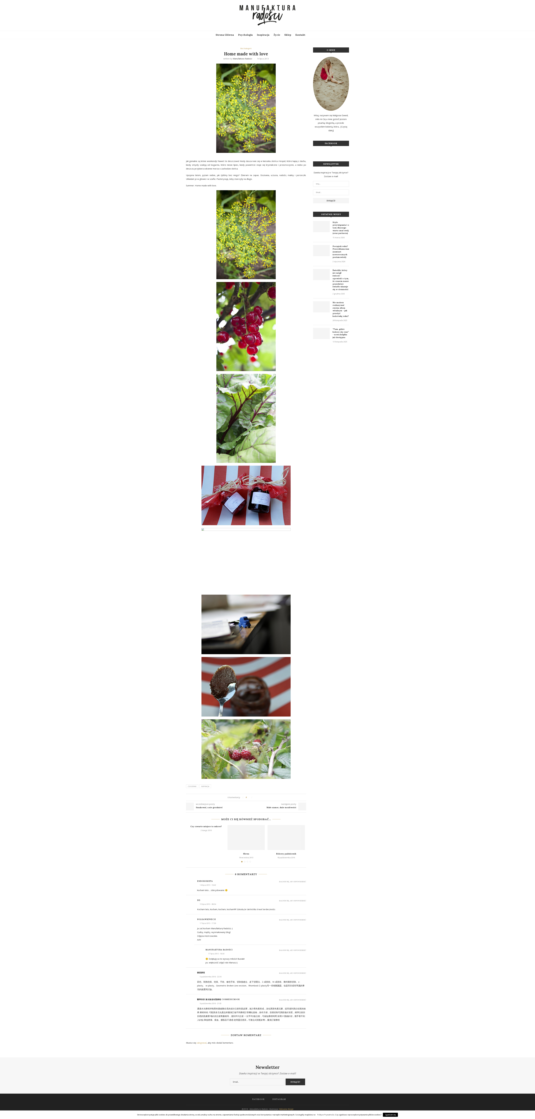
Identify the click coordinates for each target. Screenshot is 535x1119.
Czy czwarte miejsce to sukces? (206, 826)
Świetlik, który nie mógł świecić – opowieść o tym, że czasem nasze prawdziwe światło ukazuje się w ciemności (341, 280)
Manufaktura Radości (242, 58)
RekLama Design (286, 1109)
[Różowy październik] (286, 837)
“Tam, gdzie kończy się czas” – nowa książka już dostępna (341, 333)
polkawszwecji (206, 919)
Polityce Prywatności (325, 1114)
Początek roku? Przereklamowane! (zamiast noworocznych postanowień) (341, 251)
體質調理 (201, 972)
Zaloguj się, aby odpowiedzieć (292, 881)
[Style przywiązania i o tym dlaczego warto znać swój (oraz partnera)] (321, 226)
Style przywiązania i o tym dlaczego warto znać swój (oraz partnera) (341, 227)
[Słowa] (246, 837)
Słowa (246, 853)
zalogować (201, 1042)
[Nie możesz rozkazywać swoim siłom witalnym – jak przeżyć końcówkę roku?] (321, 306)
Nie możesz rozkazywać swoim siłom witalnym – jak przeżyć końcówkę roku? (341, 309)
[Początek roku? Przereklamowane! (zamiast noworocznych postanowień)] (321, 250)
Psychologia (245, 34)
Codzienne (192, 786)
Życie (277, 34)
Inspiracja (263, 34)
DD (198, 900)
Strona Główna (225, 34)
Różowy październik (286, 853)
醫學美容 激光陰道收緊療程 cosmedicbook (218, 999)
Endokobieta (205, 881)
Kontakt (300, 34)
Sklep (287, 34)
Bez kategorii (245, 48)
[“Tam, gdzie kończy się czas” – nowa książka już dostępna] (321, 333)
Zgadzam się (390, 1114)
